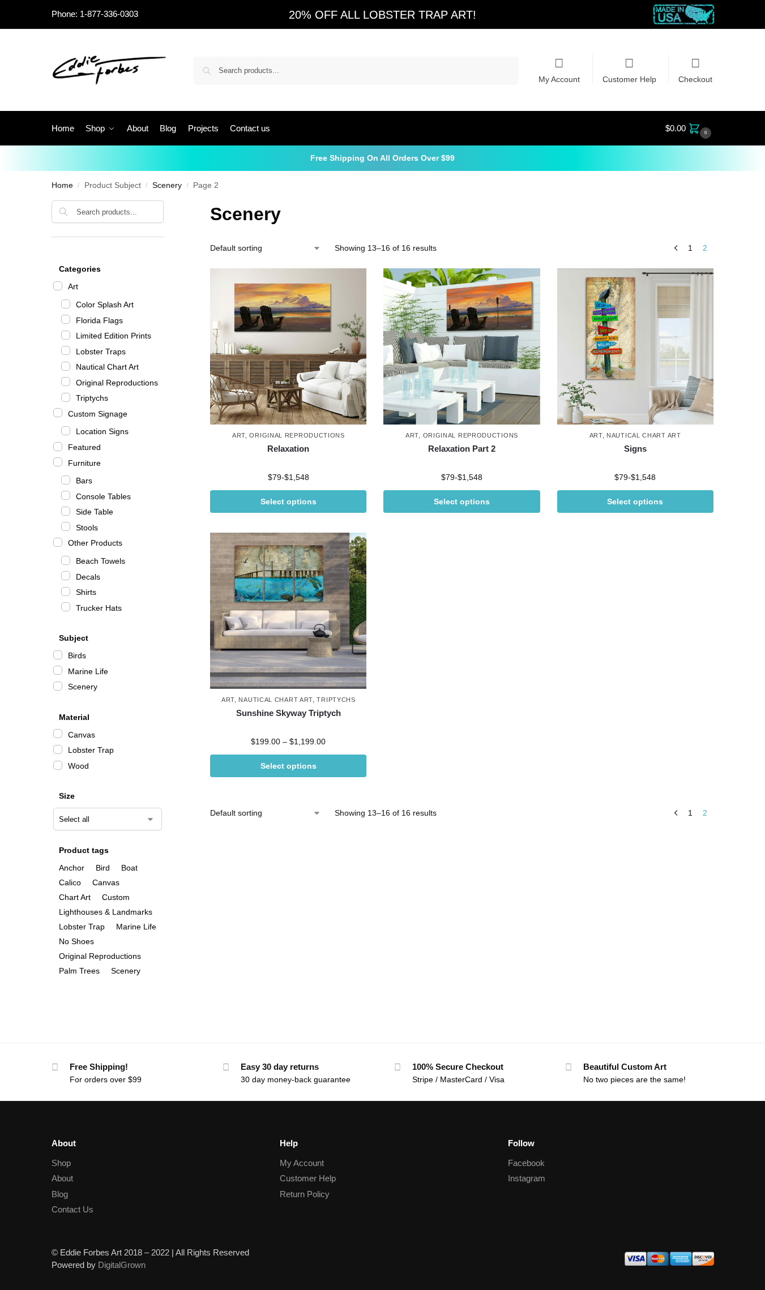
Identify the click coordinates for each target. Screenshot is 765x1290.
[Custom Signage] (57, 412)
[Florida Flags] (65, 319)
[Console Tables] (65, 495)
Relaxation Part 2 (461, 448)
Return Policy (305, 1194)
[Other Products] (57, 542)
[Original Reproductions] (65, 381)
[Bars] (65, 480)
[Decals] (65, 575)
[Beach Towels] (65, 560)
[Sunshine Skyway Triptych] (288, 611)
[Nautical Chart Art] (65, 366)
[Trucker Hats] (65, 606)
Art (238, 435)
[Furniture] (57, 461)
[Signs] (635, 346)
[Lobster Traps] (65, 350)
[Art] (57, 285)
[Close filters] (167, 207)
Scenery (167, 185)
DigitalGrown (122, 1265)
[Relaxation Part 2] (461, 346)
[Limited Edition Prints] (65, 335)
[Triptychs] (65, 397)
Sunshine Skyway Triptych (288, 713)
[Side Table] (65, 511)
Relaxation (288, 448)
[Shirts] (65, 591)
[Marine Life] (57, 670)
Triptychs (336, 699)
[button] (689, 128)
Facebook (526, 1163)
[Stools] (65, 526)
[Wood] (57, 765)
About (62, 1178)
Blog (60, 1194)
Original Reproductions (296, 435)
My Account (559, 79)
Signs (635, 448)
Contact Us (72, 1209)
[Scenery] (57, 686)
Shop (61, 1163)
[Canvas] (57, 733)
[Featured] (57, 446)
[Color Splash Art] (65, 303)
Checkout (695, 79)
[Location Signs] (65, 430)
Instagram (526, 1178)
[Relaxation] (288, 346)
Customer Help (629, 79)
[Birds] (57, 654)
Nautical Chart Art (643, 435)
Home (62, 185)
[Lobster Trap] (57, 749)
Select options (288, 501)
